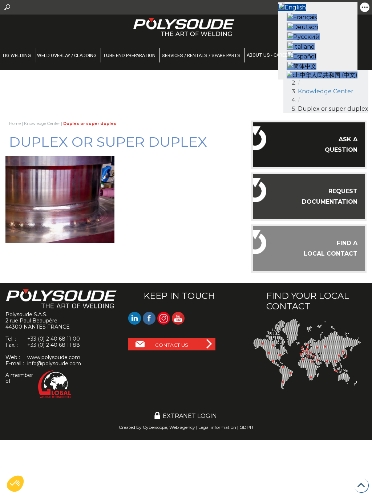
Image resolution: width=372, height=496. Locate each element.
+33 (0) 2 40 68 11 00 (53, 339)
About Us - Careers (270, 55)
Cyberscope (155, 427)
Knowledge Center (42, 123)
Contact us (171, 345)
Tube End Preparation (129, 55)
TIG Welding (16, 55)
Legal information (217, 427)
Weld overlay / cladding (67, 55)
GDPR (246, 427)
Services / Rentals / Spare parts (201, 55)
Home (15, 123)
